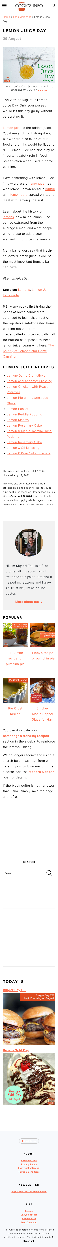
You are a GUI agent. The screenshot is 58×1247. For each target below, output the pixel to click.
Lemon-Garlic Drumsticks (26, 375)
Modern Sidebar (41, 772)
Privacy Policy (29, 1164)
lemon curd (19, 194)
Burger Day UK (14, 990)
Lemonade (11, 295)
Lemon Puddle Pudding (24, 414)
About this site (29, 1160)
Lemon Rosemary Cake (24, 425)
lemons (8, 217)
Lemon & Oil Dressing (23, 448)
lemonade (37, 183)
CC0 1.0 (42, 89)
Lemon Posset (17, 409)
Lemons (24, 290)
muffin (50, 189)
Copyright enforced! (29, 1168)
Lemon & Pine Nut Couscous (29, 453)
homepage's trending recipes (26, 736)
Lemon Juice (42, 290)
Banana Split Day (16, 1050)
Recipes (29, 1211)
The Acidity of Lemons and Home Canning (28, 351)
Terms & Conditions (29, 1172)
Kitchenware (29, 1218)
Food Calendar (22, 16)
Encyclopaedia (29, 1215)
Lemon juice (12, 128)
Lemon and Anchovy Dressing (29, 381)
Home (6, 16)
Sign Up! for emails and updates (29, 1191)
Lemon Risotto (18, 420)
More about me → (29, 602)
